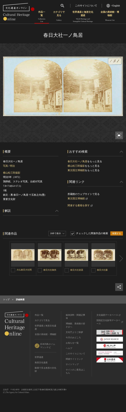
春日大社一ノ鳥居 (77, 161)
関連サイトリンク (74, 359)
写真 (5, 166)
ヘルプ (69, 348)
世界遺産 (39, 357)
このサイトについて (86, 5)
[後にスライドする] (120, 258)
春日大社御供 (49, 270)
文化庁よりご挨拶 (74, 332)
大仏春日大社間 (24, 270)
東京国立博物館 (76, 170)
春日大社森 (102, 270)
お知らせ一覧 (72, 343)
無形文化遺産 (41, 362)
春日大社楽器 (76, 270)
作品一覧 (41, 16)
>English (115, 5)
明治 (12, 166)
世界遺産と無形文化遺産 (83, 16)
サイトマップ (72, 364)
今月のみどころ (73, 337)
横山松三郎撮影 (11, 172)
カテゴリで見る (59, 16)
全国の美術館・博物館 (110, 16)
